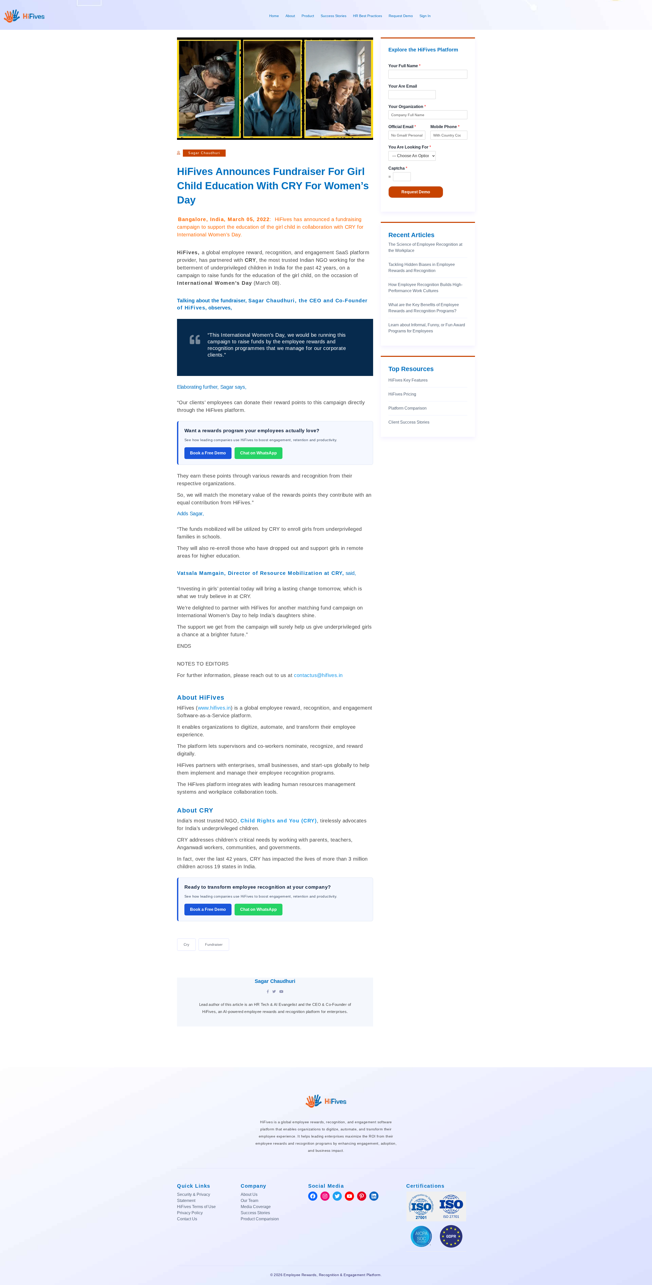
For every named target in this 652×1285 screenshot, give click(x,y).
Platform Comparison (407, 408)
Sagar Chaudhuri (204, 153)
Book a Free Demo (208, 453)
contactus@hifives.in (318, 675)
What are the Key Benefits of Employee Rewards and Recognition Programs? (423, 308)
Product (308, 16)
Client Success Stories (408, 422)
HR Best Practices (367, 16)
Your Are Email (402, 86)
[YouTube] (281, 992)
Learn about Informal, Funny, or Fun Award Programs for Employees (426, 328)
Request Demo (401, 16)
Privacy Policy (190, 1213)
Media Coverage (256, 1207)
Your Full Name (404, 66)
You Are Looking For (409, 147)
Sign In (425, 16)
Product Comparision (260, 1219)
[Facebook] (268, 992)
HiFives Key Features (408, 380)
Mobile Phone (444, 127)
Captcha (397, 168)
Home (274, 16)
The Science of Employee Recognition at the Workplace (425, 247)
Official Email (402, 127)
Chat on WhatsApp (258, 453)
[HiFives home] (326, 1100)
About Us (249, 1194)
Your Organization (407, 106)
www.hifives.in (214, 708)
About (290, 16)
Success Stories (333, 16)
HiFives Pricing (402, 394)
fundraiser (214, 944)
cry (186, 944)
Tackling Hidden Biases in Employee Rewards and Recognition (421, 267)
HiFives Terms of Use (196, 1207)
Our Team (249, 1200)
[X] (274, 992)
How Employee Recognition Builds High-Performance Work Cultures (425, 287)
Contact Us (187, 1219)
